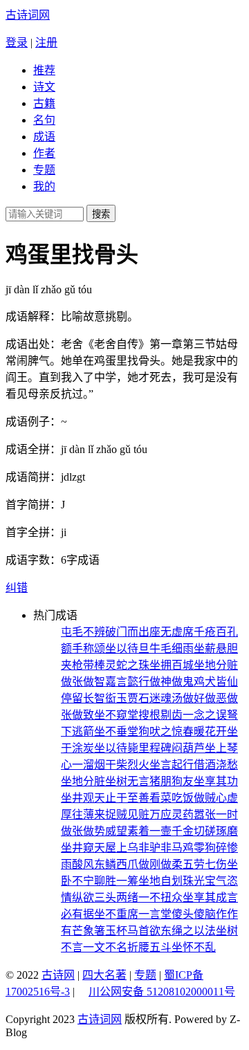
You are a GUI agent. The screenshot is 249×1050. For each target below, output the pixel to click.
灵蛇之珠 (127, 665)
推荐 (44, 70)
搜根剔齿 (160, 715)
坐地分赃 (216, 665)
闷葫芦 (188, 748)
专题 (44, 170)
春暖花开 (205, 731)
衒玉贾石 (127, 698)
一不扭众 (160, 897)
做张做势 (83, 831)
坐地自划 (160, 881)
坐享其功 (216, 781)
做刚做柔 (160, 864)
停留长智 (83, 698)
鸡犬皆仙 (216, 682)
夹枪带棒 (83, 665)
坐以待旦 (127, 648)
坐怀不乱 (194, 947)
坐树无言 (127, 781)
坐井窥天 (83, 848)
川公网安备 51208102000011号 (162, 991)
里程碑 (155, 748)
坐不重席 (116, 914)
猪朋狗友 (171, 781)
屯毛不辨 (83, 632)
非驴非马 (160, 848)
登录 (17, 42)
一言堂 (155, 914)
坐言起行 (171, 765)
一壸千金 (171, 831)
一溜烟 (88, 765)
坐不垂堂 (116, 731)
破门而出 (127, 632)
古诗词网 (28, 15)
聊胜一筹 (116, 881)
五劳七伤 (205, 864)
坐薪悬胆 (216, 648)
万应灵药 (171, 814)
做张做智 (83, 682)
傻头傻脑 (194, 914)
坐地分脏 (83, 781)
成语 (44, 136)
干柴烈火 (127, 765)
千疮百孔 (216, 632)
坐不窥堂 (116, 715)
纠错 (17, 587)
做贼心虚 (216, 798)
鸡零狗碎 (205, 848)
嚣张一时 (216, 814)
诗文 (44, 87)
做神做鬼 (171, 682)
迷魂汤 (166, 698)
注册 (46, 42)
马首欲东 (149, 931)
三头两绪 (116, 897)
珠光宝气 (205, 881)
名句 (44, 120)
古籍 (44, 103)
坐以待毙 (116, 748)
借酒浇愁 (216, 765)
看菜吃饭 (171, 798)
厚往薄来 (83, 814)
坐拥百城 (171, 665)
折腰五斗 (149, 947)
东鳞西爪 (116, 864)
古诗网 (58, 975)
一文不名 (105, 947)
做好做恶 (205, 698)
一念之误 (205, 715)
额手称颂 (83, 648)
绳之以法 (194, 931)
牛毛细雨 (171, 648)
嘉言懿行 (127, 682)
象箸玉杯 (105, 931)
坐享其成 (205, 897)
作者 (44, 153)
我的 (44, 186)
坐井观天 (83, 798)
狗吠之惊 (160, 731)
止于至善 (127, 798)
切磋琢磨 (216, 831)
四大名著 (104, 975)
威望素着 (127, 831)
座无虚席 (171, 632)
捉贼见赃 (127, 814)
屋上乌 (121, 848)
